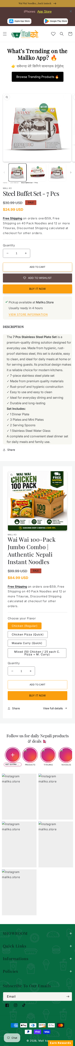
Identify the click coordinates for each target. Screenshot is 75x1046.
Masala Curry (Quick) (27, 643)
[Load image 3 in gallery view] (57, 172)
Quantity (9, 245)
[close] (70, 11)
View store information (28, 314)
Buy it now (37, 288)
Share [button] (11, 449)
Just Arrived (14, 183)
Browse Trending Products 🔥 (37, 77)
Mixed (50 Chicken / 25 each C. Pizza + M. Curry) (37, 653)
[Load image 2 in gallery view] (37, 172)
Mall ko (43, 1040)
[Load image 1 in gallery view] (17, 172)
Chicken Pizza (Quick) (28, 634)
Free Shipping (12, 218)
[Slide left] (4, 172)
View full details (53, 708)
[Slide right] (71, 172)
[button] (5, 34)
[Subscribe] (67, 996)
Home (5, 183)
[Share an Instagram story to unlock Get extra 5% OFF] (13, 755)
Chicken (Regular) (25, 625)
